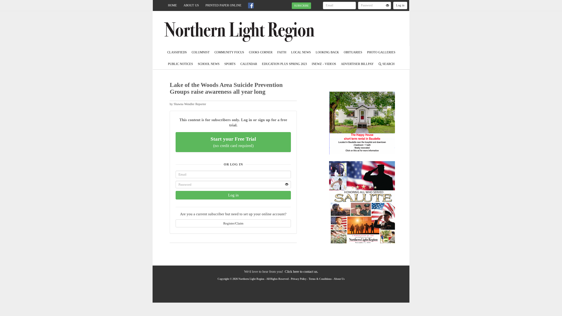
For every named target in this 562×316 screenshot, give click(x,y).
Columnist (201, 52)
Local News (301, 52)
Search (388, 64)
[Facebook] (251, 5)
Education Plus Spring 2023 (284, 64)
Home (172, 5)
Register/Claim (233, 223)
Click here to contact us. (301, 271)
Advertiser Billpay (357, 64)
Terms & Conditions (320, 278)
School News (209, 64)
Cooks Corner (260, 52)
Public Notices (180, 64)
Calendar (248, 64)
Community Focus (229, 52)
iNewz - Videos (324, 64)
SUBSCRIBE (301, 5)
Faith (281, 52)
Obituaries (353, 52)
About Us (191, 5)
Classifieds (177, 52)
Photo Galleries (381, 52)
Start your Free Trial (233, 142)
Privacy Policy (298, 278)
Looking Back (327, 52)
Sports (230, 64)
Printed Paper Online (223, 5)
